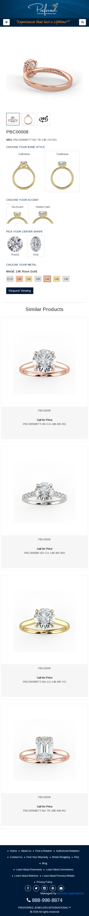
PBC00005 (44, 539)
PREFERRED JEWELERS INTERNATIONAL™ (44, 907)
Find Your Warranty (37, 857)
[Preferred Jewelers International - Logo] (43, 9)
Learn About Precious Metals (58, 875)
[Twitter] (36, 888)
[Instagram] (44, 888)
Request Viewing (20, 290)
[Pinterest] (53, 888)
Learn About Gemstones (59, 869)
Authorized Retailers (67, 850)
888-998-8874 (47, 900)
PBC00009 (44, 410)
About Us (26, 850)
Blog (44, 863)
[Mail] (61, 888)
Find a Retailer (43, 850)
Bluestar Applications (70, 893)
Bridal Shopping (61, 857)
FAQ (76, 857)
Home (13, 850)
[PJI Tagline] (43, 22)
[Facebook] (28, 888)
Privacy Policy (44, 882)
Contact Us (16, 857)
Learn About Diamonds (29, 869)
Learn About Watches (26, 875)
